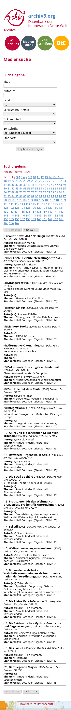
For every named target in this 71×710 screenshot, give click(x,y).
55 (24, 188)
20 (13, 181)
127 (39, 207)
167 (17, 223)
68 (13, 192)
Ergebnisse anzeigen (30, 149)
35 (9, 185)
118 (50, 204)
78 (52, 192)
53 (17, 188)
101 (19, 200)
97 (64, 196)
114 (28, 204)
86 (20, 196)
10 (34, 177)
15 (54, 177)
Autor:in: (9, 91)
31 (56, 181)
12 (42, 177)
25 (32, 181)
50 (5, 188)
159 (33, 219)
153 (61, 215)
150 (44, 215)
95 (56, 196)
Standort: (10, 138)
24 (28, 181)
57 (32, 188)
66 (5, 192)
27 (40, 181)
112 (17, 204)
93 (48, 196)
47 (56, 185)
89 (32, 196)
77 (48, 192)
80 (60, 192)
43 (40, 185)
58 (36, 188)
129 (50, 207)
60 (44, 188)
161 (44, 219)
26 (36, 181)
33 (64, 181)
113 (22, 204)
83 (9, 196)
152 (55, 215)
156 (17, 219)
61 (48, 188)
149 (39, 215)
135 (22, 211)
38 (20, 185)
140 (50, 211)
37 (17, 185)
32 (60, 181)
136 (28, 211)
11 (38, 177)
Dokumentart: (13, 119)
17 (62, 177)
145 (17, 215)
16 (58, 177)
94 (52, 196)
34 (5, 185)
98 (5, 200)
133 (11, 211)
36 (13, 185)
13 (46, 177)
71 (24, 192)
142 (61, 211)
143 (6, 215)
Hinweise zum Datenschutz (35, 704)
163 (55, 219)
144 (11, 215)
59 (40, 188)
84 (13, 196)
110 (6, 204)
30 (52, 181)
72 (28, 192)
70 (20, 192)
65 (64, 188)
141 (55, 211)
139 (44, 211)
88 (28, 196)
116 (39, 204)
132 (6, 211)
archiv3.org (41, 15)
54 (20, 188)
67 (9, 192)
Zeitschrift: (11, 128)
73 (32, 192)
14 (50, 177)
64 (60, 188)
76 (44, 192)
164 (61, 219)
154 (6, 219)
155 (11, 219)
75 (40, 192)
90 (36, 196)
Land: (7, 100)
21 (17, 181)
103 (30, 200)
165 (6, 223)
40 (28, 185)
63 (56, 188)
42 (36, 185)
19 (9, 181)
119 (55, 204)
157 (22, 219)
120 (61, 204)
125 (28, 207)
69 (17, 192)
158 (28, 219)
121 (6, 207)
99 (9, 200)
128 (44, 207)
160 (39, 219)
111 (11, 204)
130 (55, 207)
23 (24, 181)
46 (52, 185)
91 (40, 196)
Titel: (7, 81)
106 (47, 200)
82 (5, 196)
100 (13, 200)
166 (11, 223)
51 (9, 188)
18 (5, 181)
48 (60, 185)
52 (13, 188)
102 (24, 200)
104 (36, 200)
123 (17, 207)
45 (48, 185)
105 (41, 200)
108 (58, 200)
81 (64, 192)
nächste (30, 230)
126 (33, 207)
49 (64, 185)
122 (11, 207)
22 (20, 181)
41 (32, 185)
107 (52, 200)
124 (22, 207)
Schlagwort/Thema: (16, 110)
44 (44, 185)
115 (33, 204)
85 (17, 196)
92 (44, 196)
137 (33, 211)
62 (52, 188)
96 (60, 196)
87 (24, 196)
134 (17, 211)
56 (28, 188)
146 (22, 215)
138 (39, 211)
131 (61, 207)
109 (63, 200)
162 (50, 219)
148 (33, 215)
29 (48, 181)
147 (28, 215)
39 (24, 185)
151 (50, 215)
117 (44, 204)
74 (36, 192)
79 (56, 192)
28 (44, 181)
